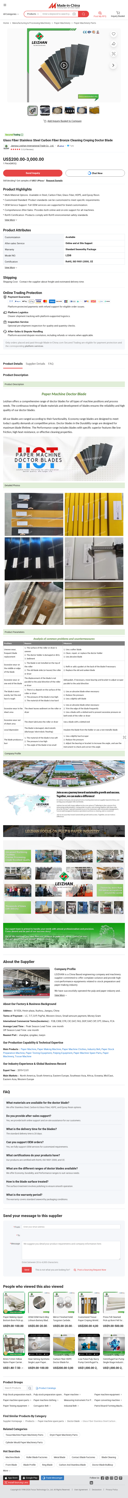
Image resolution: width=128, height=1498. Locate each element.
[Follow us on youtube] (116, 1477)
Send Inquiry (33, 173)
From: (17, 1226)
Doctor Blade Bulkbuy (102, 1464)
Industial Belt (70, 1405)
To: (18, 1235)
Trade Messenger (52, 1477)
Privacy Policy (112, 1489)
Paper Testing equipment (15, 1405)
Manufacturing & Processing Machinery (31, 22)
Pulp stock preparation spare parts (50, 1394)
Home (6, 22)
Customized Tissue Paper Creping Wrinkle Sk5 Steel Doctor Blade (89, 1320)
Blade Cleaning (109, 1457)
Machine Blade (13, 1457)
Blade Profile (29, 1464)
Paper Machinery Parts (85, 22)
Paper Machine (28, 1049)
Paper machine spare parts (16, 1400)
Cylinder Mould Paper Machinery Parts (24, 1442)
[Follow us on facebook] (102, 1477)
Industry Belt (93, 1049)
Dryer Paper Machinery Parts (64, 1434)
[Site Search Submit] (83, 14)
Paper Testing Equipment (39, 1052)
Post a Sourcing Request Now (90, 1269)
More (6, 1470)
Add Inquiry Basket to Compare (64, 121)
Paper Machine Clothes (74, 1049)
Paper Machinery (62, 22)
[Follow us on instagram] (111, 1477)
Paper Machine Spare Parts (88, 1052)
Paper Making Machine (49, 1049)
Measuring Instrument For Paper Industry (84, 1400)
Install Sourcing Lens (18, 1482)
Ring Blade (47, 1464)
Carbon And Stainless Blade (72, 1464)
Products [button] (31, 13)
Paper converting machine (107, 1400)
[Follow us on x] (107, 1477)
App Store (11, 1477)
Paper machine (71, 1394)
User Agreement (81, 1489)
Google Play (30, 1477)
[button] (5, 5)
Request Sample (54, 180)
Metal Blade (59, 1457)
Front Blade (11, 1464)
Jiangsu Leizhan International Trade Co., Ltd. (32, 145)
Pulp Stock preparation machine (18, 1394)
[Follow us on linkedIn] (91, 1482)
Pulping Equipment (62, 1052)
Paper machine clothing (45, 1400)
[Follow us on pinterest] (120, 1477)
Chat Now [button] (97, 173)
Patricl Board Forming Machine (109, 1405)
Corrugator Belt (41, 1405)
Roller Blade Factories (36, 1457)
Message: (15, 1243)
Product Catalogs (47, 1388)
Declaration (97, 1489)
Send (26, 1269)
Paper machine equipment (107, 1394)
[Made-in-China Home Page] (64, 5)
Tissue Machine (23, 1056)
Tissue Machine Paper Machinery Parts (24, 1434)
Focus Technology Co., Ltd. (42, 1489)
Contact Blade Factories (83, 1457)
